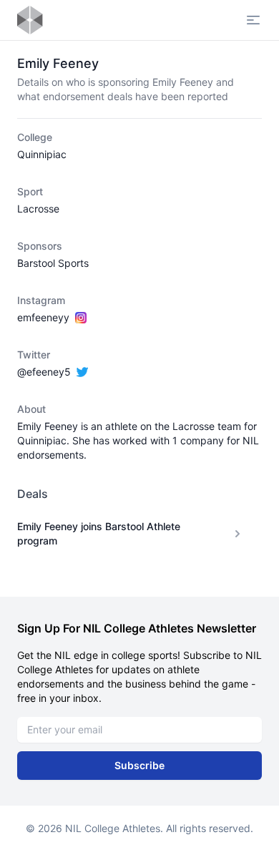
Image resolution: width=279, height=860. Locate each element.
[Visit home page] (30, 20)
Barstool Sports (53, 263)
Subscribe (139, 765)
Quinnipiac (42, 154)
